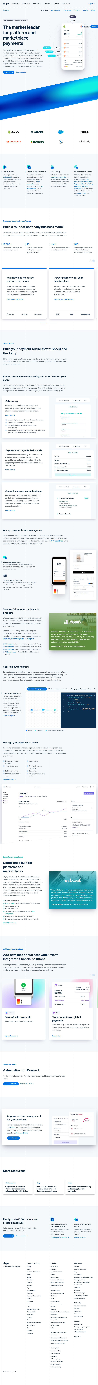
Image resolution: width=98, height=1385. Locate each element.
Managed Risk (21, 1133)
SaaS (52, 1298)
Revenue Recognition (34, 1322)
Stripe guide (9, 644)
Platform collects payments (58, 689)
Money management (57, 1293)
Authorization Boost (33, 1272)
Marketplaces (55, 10)
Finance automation (57, 1282)
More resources (79, 1298)
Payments (30, 1314)
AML (13, 903)
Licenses (77, 1287)
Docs (93, 10)
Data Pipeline (31, 1290)
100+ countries (57, 541)
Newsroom (78, 1311)
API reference (55, 1353)
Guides (76, 1266)
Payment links (31, 1312)
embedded (7, 177)
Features (77, 10)
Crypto (29, 1288)
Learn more (9, 415)
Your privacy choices (81, 1295)
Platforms (67, 10)
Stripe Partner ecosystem (59, 1340)
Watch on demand (20, 20)
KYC (6, 903)
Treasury (30, 1333)
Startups (53, 1269)
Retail (52, 1328)
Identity (29, 1298)
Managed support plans (82, 1327)
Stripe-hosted (64, 400)
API (85, 400)
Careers (77, 1308)
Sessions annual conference (83, 1277)
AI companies (55, 1301)
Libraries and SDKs (57, 1361)
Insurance (54, 1314)
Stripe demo (9, 647)
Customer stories (80, 1269)
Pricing (56, 3)
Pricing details (79, 1237)
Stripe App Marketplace (58, 1338)
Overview (44, 10)
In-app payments (56, 1288)
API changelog (55, 1359)
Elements (30, 1293)
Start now (8, 72)
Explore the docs (26, 1084)
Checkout (30, 1280)
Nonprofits (54, 1320)
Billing (29, 1274)
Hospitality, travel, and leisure (60, 1312)
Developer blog (56, 1367)
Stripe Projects (55, 1364)
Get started (12, 1138)
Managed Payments (33, 1309)
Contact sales (21, 72)
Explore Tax (56, 1036)
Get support (78, 1324)
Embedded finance (57, 1280)
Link (28, 1306)
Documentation (56, 1351)
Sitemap (77, 1290)
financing (77, 186)
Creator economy (56, 1304)
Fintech (53, 1306)
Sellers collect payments (36, 689)
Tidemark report (11, 652)
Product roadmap (80, 1306)
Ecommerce (55, 1277)
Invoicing (30, 1301)
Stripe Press (78, 1314)
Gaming (53, 1309)
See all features (8, 780)
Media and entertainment (59, 1317)
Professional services (58, 1322)
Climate (29, 1282)
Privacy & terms (79, 1280)
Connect (6, 10)
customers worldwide (58, 177)
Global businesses (57, 1285)
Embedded (76, 400)
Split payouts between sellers (81, 689)
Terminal (6, 639)
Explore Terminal (10, 1036)
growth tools (81, 193)
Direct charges (8, 716)
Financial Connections (34, 1296)
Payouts (29, 1317)
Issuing (29, 1304)
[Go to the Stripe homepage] (5, 1263)
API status (54, 1356)
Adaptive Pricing (87, 184)
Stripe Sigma (31, 1325)
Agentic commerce (57, 1272)
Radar (12, 1127)
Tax (28, 1328)
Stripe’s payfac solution (59, 1237)
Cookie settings (79, 1293)
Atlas (28, 1269)
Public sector (55, 1325)
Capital (31, 639)
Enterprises (54, 1266)
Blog (75, 1272)
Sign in (91, 4)
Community (78, 1274)
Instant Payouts (17, 639)
